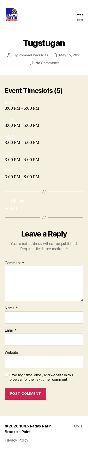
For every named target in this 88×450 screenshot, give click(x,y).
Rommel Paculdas (33, 55)
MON (10, 102)
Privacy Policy (16, 440)
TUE (9, 119)
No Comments (47, 63)
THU (9, 154)
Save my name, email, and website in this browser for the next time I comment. (41, 377)
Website (11, 352)
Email (10, 330)
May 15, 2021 (70, 55)
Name (11, 308)
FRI (8, 171)
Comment (14, 263)
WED (10, 137)
